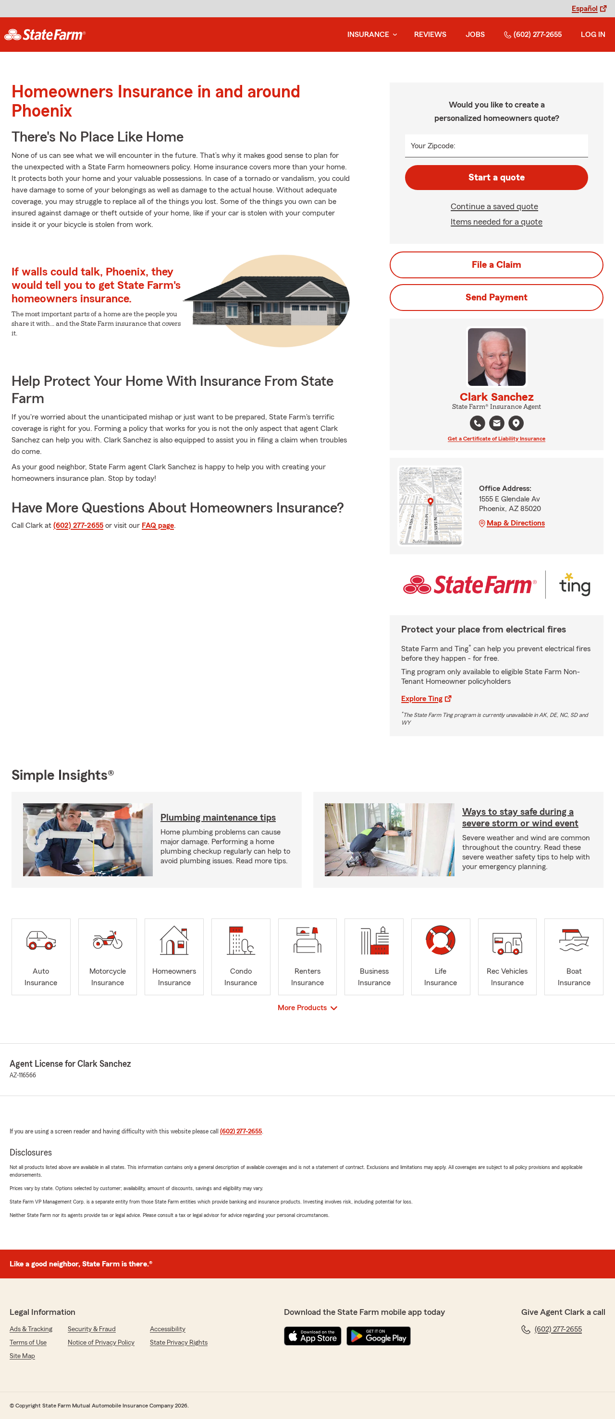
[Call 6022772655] (477, 423)
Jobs (475, 34)
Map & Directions (516, 523)
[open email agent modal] (496, 424)
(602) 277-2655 (538, 34)
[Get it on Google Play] (378, 1336)
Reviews (430, 34)
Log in (593, 34)
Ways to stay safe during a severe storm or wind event (520, 817)
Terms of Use (28, 1342)
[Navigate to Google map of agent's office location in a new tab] (516, 423)
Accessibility (167, 1329)
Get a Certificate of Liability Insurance (496, 438)
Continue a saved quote (494, 206)
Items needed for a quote (496, 221)
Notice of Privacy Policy (101, 1342)
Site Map (22, 1356)
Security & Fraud (92, 1329)
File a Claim (496, 265)
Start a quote (496, 177)
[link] (45, 34)
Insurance (368, 34)
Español (585, 8)
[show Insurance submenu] (393, 35)
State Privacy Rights (179, 1342)
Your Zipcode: (433, 146)
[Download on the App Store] (313, 1336)
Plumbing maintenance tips (218, 818)
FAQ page (158, 525)
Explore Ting (422, 699)
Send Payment (497, 297)
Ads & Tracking (31, 1329)
